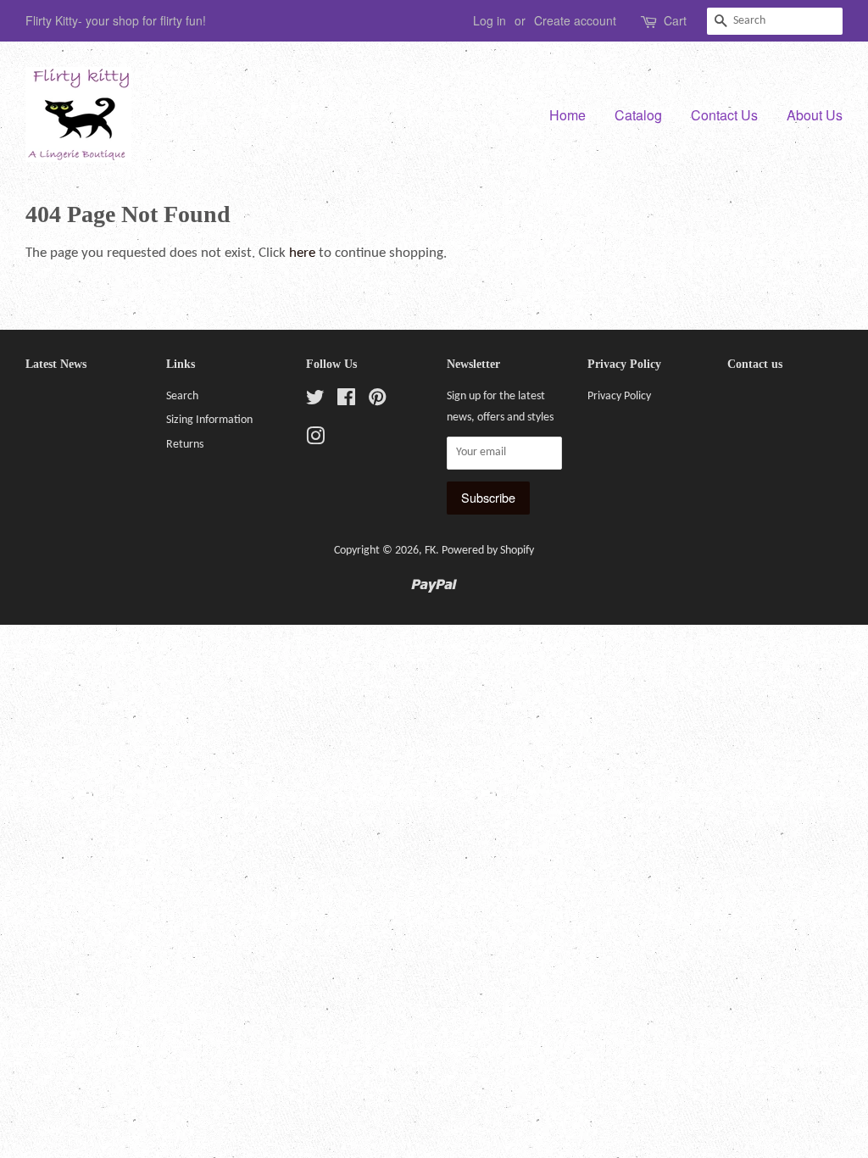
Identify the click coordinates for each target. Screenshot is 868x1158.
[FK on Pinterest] (377, 401)
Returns (184, 444)
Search (182, 396)
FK (430, 550)
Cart (675, 20)
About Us (815, 115)
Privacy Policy (619, 396)
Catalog (638, 115)
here (302, 253)
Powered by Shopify (488, 550)
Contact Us (724, 115)
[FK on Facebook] (346, 401)
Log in (489, 20)
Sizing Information (209, 420)
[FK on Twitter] (315, 401)
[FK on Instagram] (315, 440)
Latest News (55, 364)
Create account (575, 20)
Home (567, 115)
